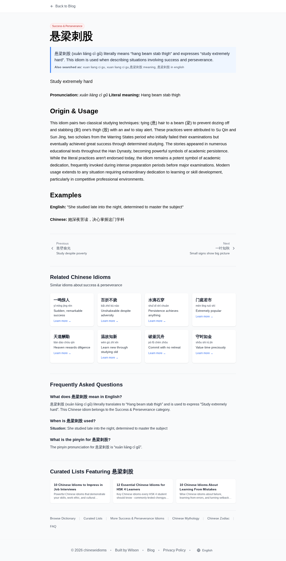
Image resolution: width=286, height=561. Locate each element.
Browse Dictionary (63, 518)
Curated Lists (93, 518)
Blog (151, 550)
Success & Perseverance (67, 26)
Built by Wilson (127, 550)
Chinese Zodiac (218, 518)
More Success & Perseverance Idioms (137, 518)
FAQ (53, 526)
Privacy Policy (174, 550)
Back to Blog (65, 6)
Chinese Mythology (185, 518)
